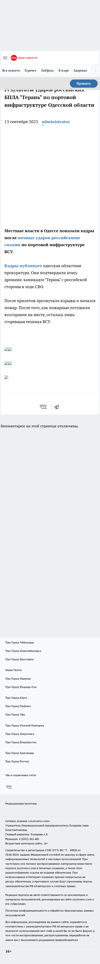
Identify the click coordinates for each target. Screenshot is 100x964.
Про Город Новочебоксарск (23, 651)
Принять (84, 83)
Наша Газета (13, 670)
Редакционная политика (21, 803)
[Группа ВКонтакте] (8, 787)
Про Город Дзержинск (19, 734)
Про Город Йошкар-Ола (21, 687)
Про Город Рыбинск (18, 706)
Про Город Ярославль (19, 659)
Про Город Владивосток (21, 742)
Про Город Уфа (15, 714)
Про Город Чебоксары (19, 642)
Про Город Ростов (17, 761)
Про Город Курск (16, 697)
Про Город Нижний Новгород (24, 725)
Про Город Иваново (18, 678)
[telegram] (58, 407)
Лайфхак (47, 70)
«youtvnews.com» (39, 821)
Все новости (11, 70)
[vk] (44, 407)
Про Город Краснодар (19, 753)
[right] (95, 71)
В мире (64, 70)
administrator (56, 121)
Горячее (30, 70)
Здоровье (80, 70)
